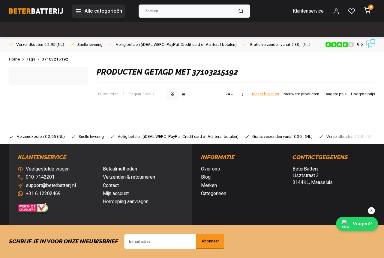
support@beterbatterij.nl (51, 185)
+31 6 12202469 (43, 193)
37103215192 (55, 59)
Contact (111, 185)
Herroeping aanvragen (125, 201)
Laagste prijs (335, 94)
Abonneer (210, 241)
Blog (206, 177)
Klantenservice (308, 11)
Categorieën (213, 193)
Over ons (210, 169)
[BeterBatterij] (36, 11)
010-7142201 (40, 177)
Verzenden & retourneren (129, 177)
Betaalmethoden (120, 169)
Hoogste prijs (363, 94)
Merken (209, 185)
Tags (30, 59)
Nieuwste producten (301, 94)
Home (14, 59)
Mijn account (116, 193)
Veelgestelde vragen (48, 169)
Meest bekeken (265, 94)
